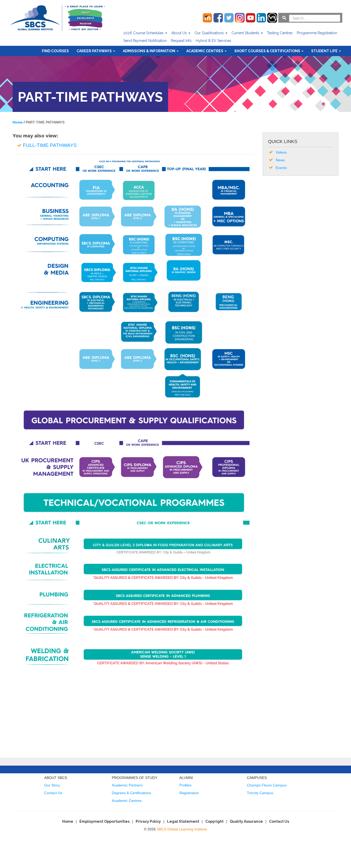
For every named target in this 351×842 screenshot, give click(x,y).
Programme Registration (317, 33)
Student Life (324, 51)
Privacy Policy (148, 821)
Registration (189, 793)
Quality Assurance (246, 821)
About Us (179, 33)
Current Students (246, 33)
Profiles (185, 785)
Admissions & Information (149, 51)
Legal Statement (183, 821)
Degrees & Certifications (131, 793)
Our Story (52, 785)
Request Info (181, 41)
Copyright (214, 821)
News (280, 160)
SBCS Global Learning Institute (182, 829)
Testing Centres (280, 33)
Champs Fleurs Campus (267, 785)
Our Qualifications (210, 33)
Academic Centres (205, 51)
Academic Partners (127, 785)
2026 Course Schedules (144, 33)
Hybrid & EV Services (213, 41)
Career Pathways (95, 51)
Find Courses (55, 51)
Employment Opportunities (104, 821)
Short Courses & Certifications (267, 51)
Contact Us (53, 793)
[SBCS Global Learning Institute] (57, 17)
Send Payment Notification (145, 41)
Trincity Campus (260, 793)
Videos (281, 152)
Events (281, 168)
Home (67, 821)
